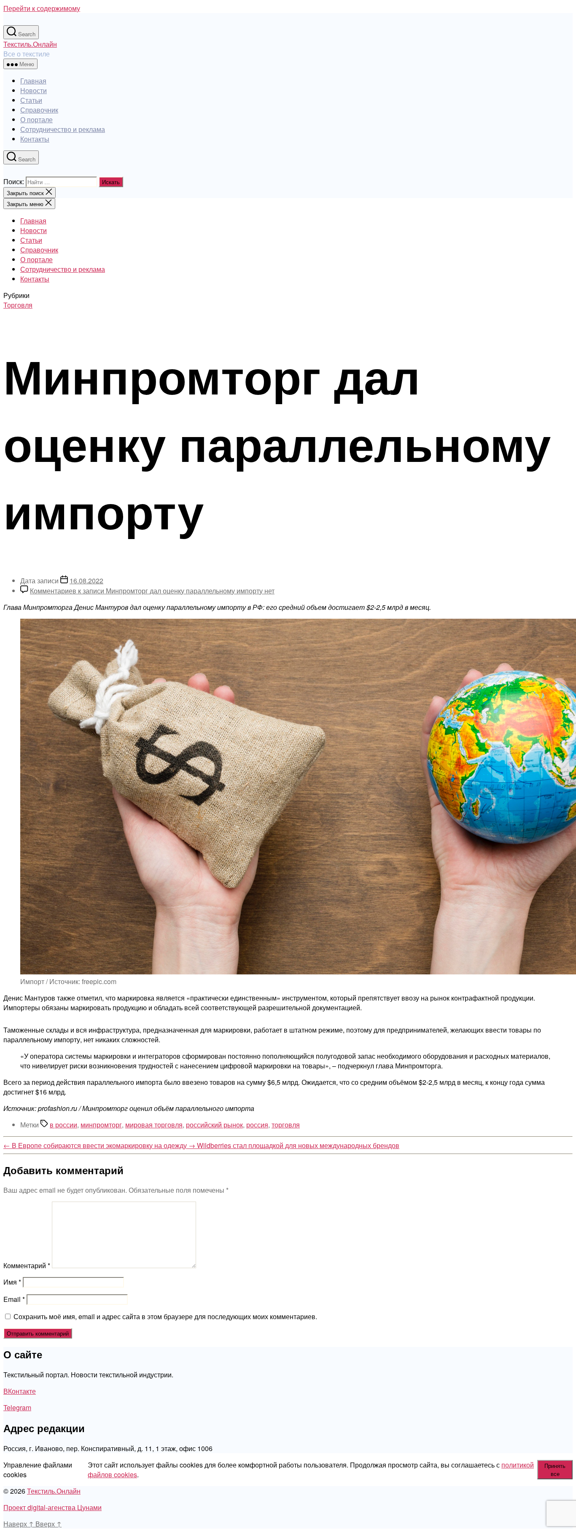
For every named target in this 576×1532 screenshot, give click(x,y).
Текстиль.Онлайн (30, 44)
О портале (36, 119)
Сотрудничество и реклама (62, 129)
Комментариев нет (152, 591)
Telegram (17, 1407)
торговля (286, 1125)
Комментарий (26, 1265)
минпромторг (101, 1125)
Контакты (34, 139)
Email (14, 1299)
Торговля (17, 305)
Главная (33, 81)
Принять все (554, 1470)
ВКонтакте (19, 1391)
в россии (63, 1125)
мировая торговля (154, 1125)
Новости (33, 90)
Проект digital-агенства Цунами (52, 1507)
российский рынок (214, 1125)
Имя (12, 1282)
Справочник (39, 110)
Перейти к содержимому (41, 8)
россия (257, 1125)
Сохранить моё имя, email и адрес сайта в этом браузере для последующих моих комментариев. (165, 1316)
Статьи (31, 100)
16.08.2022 (86, 580)
